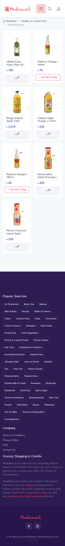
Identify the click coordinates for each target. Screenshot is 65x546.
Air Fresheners (12, 304)
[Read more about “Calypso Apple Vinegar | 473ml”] (48, 134)
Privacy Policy (10, 440)
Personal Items (12, 376)
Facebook (29, 526)
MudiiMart (11, 21)
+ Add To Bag (48, 77)
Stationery (49, 405)
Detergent (31, 326)
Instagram (37, 526)
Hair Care (9, 347)
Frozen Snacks (41, 340)
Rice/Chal (25, 390)
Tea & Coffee (11, 412)
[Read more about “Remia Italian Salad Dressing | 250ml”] (48, 190)
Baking (43, 304)
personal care (15, 496)
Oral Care (18, 369)
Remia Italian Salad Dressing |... (48, 176)
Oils (6, 369)
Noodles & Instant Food (33, 21)
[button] (50, 8)
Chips (37, 318)
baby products (33, 496)
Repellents (10, 390)
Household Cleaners (15, 354)
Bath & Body (11, 311)
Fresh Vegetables (29, 333)
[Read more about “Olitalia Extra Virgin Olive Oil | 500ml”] (17, 77)
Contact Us (9, 449)
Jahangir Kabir (12, 361)
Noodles (48, 361)
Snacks (8, 405)
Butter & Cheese (42, 311)
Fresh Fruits (10, 333)
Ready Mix (51, 383)
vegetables (33, 492)
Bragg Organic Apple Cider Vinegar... (14, 121)
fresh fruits (18, 492)
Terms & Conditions (14, 435)
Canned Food (22, 318)
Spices (35, 405)
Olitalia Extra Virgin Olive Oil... (15, 63)
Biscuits (25, 311)
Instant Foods (36, 354)
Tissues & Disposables (33, 412)
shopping (30, 484)
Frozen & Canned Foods (17, 340)
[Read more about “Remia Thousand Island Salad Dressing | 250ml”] (17, 246)
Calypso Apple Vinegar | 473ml (47, 119)
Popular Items (31, 376)
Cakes (8, 318)
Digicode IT (32, 540)
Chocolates (51, 318)
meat (44, 492)
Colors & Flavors (13, 326)
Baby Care (29, 304)
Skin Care (54, 397)
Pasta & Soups (35, 369)
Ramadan (36, 383)
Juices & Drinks (31, 361)
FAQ (5, 444)
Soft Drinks (22, 405)
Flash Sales (46, 326)
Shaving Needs (36, 397)
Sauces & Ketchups (14, 397)
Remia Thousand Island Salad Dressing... (16, 233)
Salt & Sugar (41, 390)
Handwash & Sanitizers (30, 347)
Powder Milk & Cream (15, 383)
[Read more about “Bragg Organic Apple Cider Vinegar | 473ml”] (17, 134)
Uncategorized (12, 419)
